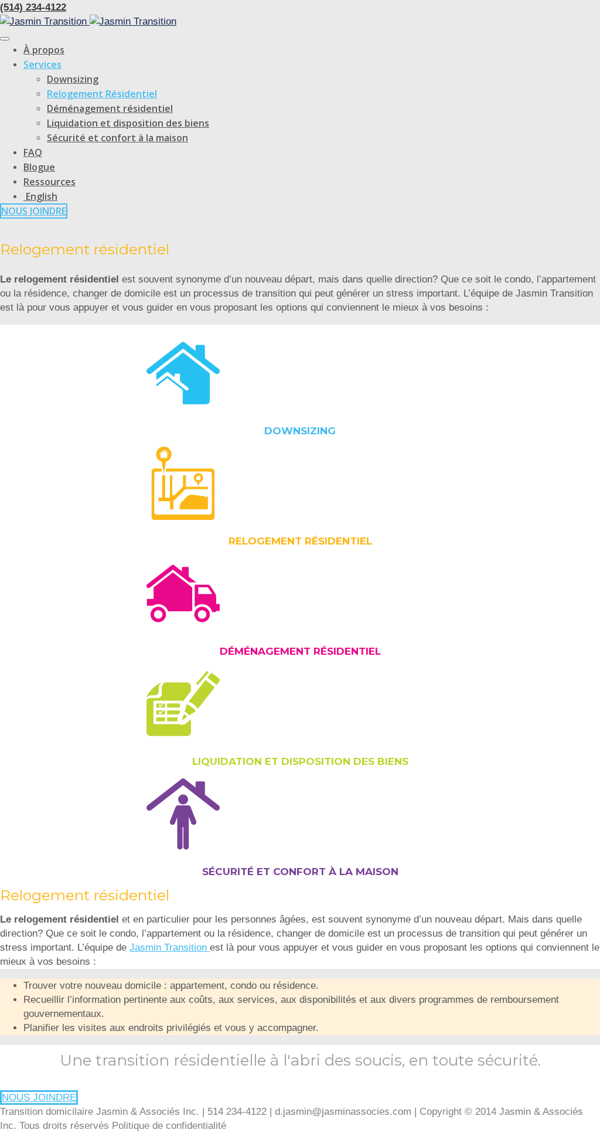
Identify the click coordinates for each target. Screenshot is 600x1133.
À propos (43, 49)
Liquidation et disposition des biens (128, 123)
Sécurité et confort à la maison (117, 137)
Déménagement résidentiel (110, 108)
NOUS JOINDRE (33, 211)
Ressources (49, 181)
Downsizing (72, 79)
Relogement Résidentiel (102, 93)
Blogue (39, 167)
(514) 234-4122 (33, 7)
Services (42, 64)
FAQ (32, 152)
